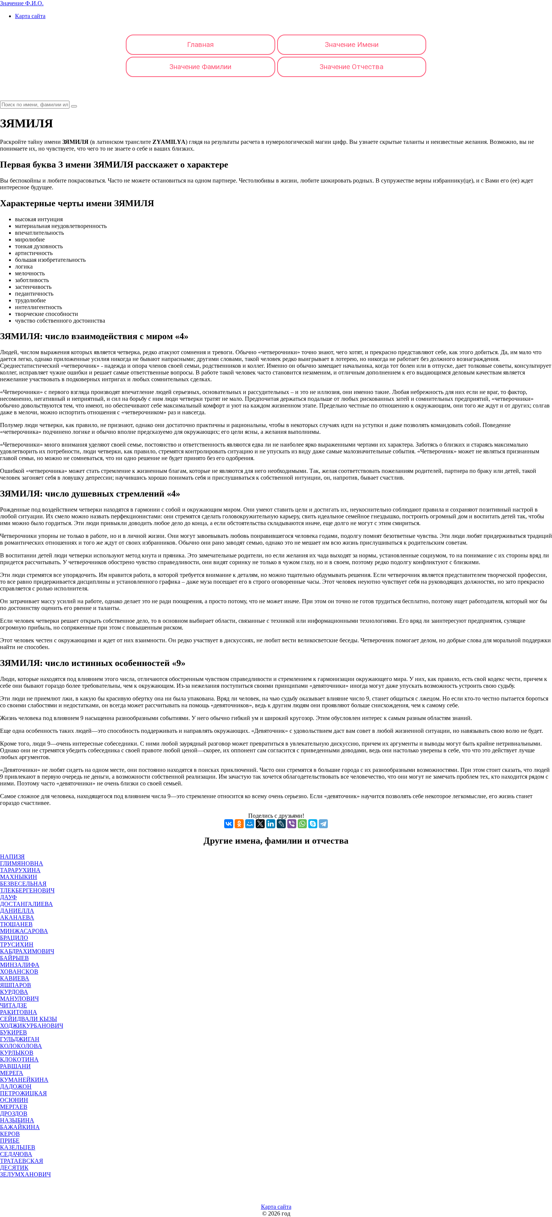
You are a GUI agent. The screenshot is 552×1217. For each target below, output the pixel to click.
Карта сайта (30, 16)
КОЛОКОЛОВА (21, 1046)
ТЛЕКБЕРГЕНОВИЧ (27, 890)
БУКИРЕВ (13, 1032)
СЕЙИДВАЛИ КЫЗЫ (28, 1019)
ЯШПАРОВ (15, 985)
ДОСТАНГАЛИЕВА (26, 904)
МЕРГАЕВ (13, 1107)
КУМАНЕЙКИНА (24, 1080)
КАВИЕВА (14, 978)
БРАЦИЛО (14, 938)
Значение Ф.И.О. (22, 3)
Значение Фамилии (200, 66)
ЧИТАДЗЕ (13, 1005)
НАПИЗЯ (12, 856)
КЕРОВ (10, 1134)
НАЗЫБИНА (17, 1120)
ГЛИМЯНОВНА (21, 863)
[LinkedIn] (270, 823)
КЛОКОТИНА (19, 1059)
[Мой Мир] (249, 823)
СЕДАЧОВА (16, 1154)
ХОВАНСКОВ (19, 971)
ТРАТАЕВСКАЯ (21, 1161)
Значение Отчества (351, 66)
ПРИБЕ (10, 1140)
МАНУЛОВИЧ (19, 998)
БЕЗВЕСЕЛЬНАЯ (23, 883)
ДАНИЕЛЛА (17, 910)
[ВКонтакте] (228, 823)
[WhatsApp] (302, 823)
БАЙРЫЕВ (14, 958)
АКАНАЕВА (17, 917)
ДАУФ (8, 897)
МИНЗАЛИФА (19, 965)
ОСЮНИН (14, 1100)
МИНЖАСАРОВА (24, 931)
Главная (200, 44)
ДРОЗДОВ (13, 1113)
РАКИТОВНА (18, 1012)
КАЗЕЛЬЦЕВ (17, 1147)
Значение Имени (352, 44)
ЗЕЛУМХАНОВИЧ (25, 1174)
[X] (260, 823)
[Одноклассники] (239, 823)
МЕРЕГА (11, 1073)
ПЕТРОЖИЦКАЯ (23, 1093)
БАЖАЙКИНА (20, 1127)
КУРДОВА (14, 992)
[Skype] (312, 823)
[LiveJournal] (281, 823)
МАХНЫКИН (18, 877)
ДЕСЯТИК (14, 1167)
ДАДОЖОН (16, 1086)
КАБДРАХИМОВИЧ (27, 951)
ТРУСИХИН (16, 944)
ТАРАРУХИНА (20, 870)
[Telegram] (323, 823)
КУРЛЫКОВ (16, 1052)
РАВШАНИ (15, 1066)
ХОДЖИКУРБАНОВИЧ (31, 1025)
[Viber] (291, 823)
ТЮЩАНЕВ (16, 924)
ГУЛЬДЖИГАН (19, 1039)
